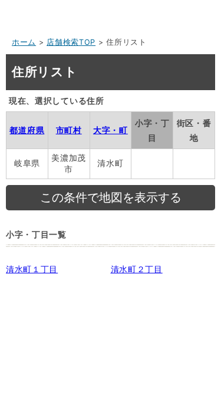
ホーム (24, 42)
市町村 (69, 130)
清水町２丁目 (137, 269)
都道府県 (26, 130)
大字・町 (110, 130)
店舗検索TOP (71, 42)
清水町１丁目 (32, 269)
